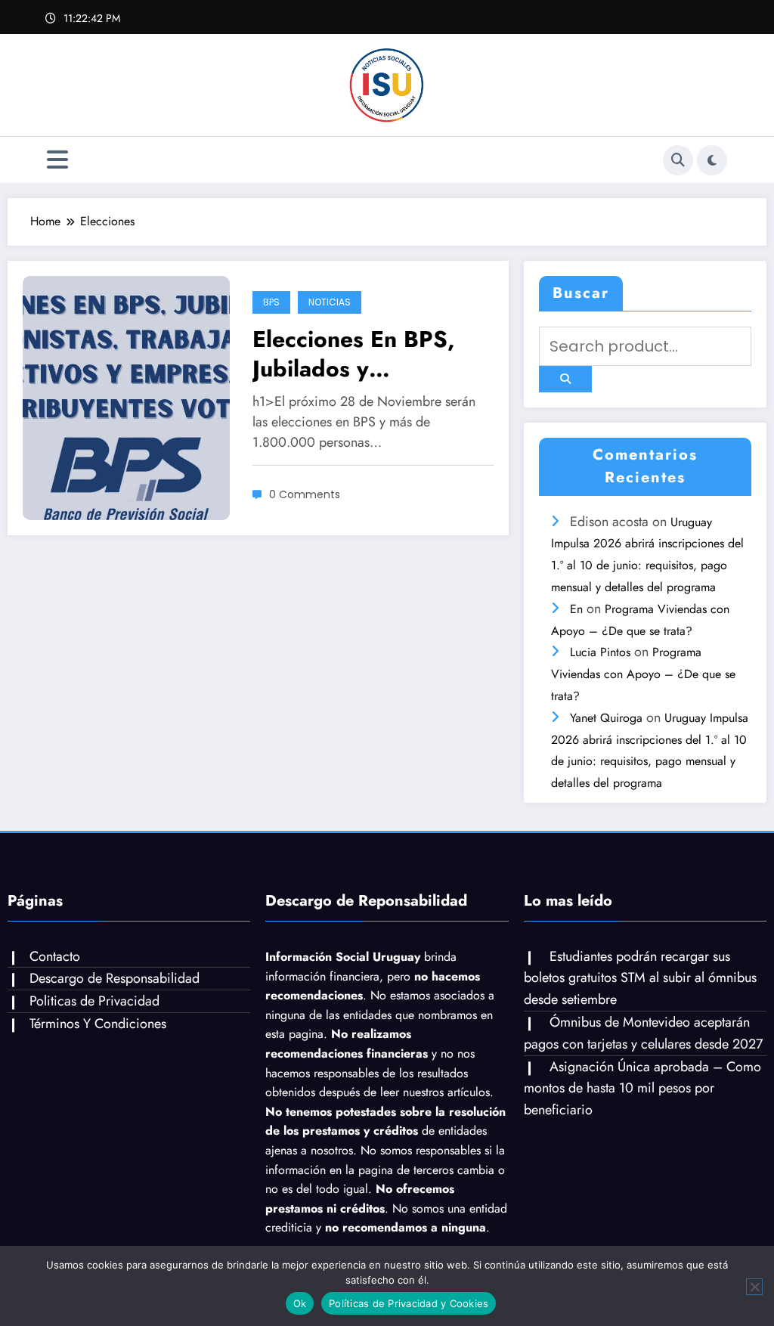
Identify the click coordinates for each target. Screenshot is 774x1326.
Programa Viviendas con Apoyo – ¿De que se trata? (643, 674)
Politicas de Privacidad (94, 1001)
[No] (754, 1286)
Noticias (329, 302)
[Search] (678, 160)
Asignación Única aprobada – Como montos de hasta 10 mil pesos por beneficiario (642, 1088)
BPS (271, 302)
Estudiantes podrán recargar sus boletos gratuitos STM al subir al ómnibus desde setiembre (640, 978)
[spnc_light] (712, 160)
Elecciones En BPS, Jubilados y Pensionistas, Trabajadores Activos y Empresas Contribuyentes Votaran (363, 353)
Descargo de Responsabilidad (114, 978)
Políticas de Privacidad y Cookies (408, 1303)
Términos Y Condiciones (97, 1023)
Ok (300, 1303)
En (576, 609)
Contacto (54, 956)
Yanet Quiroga (606, 718)
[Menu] (57, 160)
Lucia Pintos (600, 652)
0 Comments (304, 494)
